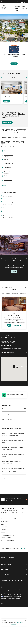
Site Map (18, 598)
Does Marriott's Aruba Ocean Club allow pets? (12, 441)
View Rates (6, 101)
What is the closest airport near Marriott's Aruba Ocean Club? (12, 462)
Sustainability (7, 150)
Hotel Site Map (4, 600)
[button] (18, 2)
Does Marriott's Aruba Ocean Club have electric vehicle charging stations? (12, 477)
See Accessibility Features (9, 204)
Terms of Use (18, 593)
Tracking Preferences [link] (5, 593)
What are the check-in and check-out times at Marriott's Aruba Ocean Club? (13, 434)
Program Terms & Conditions (6, 594)
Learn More (16, 325)
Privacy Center (17, 594)
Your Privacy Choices (7, 596)
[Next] (25, 77)
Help (9, 600)
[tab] (7, 137)
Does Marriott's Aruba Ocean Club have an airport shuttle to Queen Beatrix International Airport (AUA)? (13, 470)
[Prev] (3, 77)
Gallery (15, 518)
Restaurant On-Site (8, 155)
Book (9, 325)
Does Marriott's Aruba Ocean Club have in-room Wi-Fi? (13, 455)
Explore (14, 271)
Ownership (3, 529)
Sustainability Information (8, 419)
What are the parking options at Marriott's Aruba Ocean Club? (12, 448)
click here (13, 624)
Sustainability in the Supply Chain (8, 598)
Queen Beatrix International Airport (12, 348)
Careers (12, 593)
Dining (2, 524)
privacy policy (20, 622)
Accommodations (5, 521)
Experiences (4, 526)
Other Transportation (8, 352)
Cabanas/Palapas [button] (8, 180)
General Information (7, 408)
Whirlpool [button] (6, 171)
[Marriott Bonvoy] (23, 2)
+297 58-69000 (7, 345)
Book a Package (7, 122)
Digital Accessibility (17, 596)
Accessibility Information (8, 414)
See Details (15, 63)
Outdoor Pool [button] (7, 167)
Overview (3, 518)
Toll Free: (8, 540)
